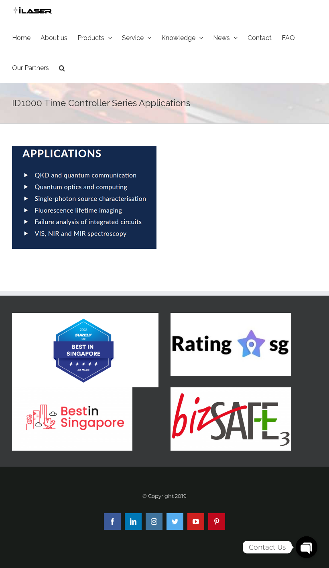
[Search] (62, 68)
